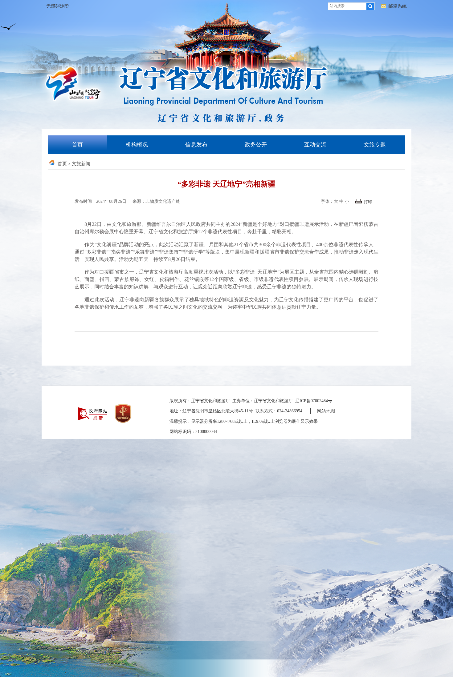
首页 (77, 145)
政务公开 (256, 145)
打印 (368, 202)
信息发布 (196, 145)
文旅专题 (375, 145)
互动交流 (315, 145)
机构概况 (137, 145)
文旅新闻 (81, 163)
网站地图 (326, 411)
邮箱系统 (397, 6)
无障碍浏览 (57, 6)
